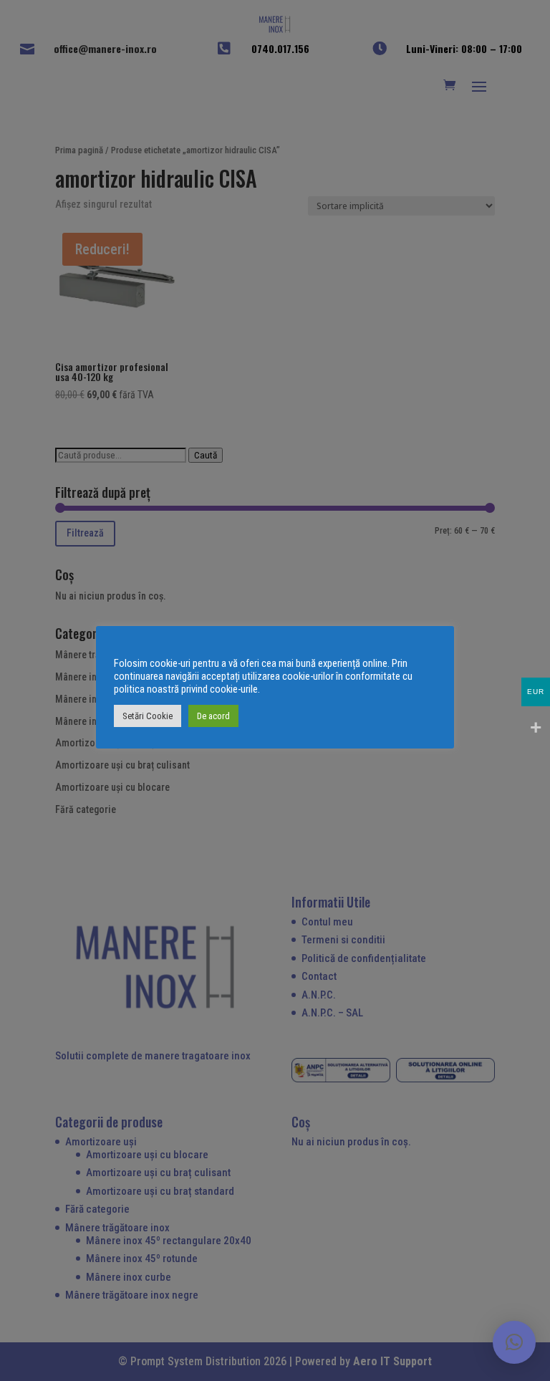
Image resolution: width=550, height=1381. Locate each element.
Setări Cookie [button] (147, 716)
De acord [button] (213, 716)
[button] (514, 1342)
